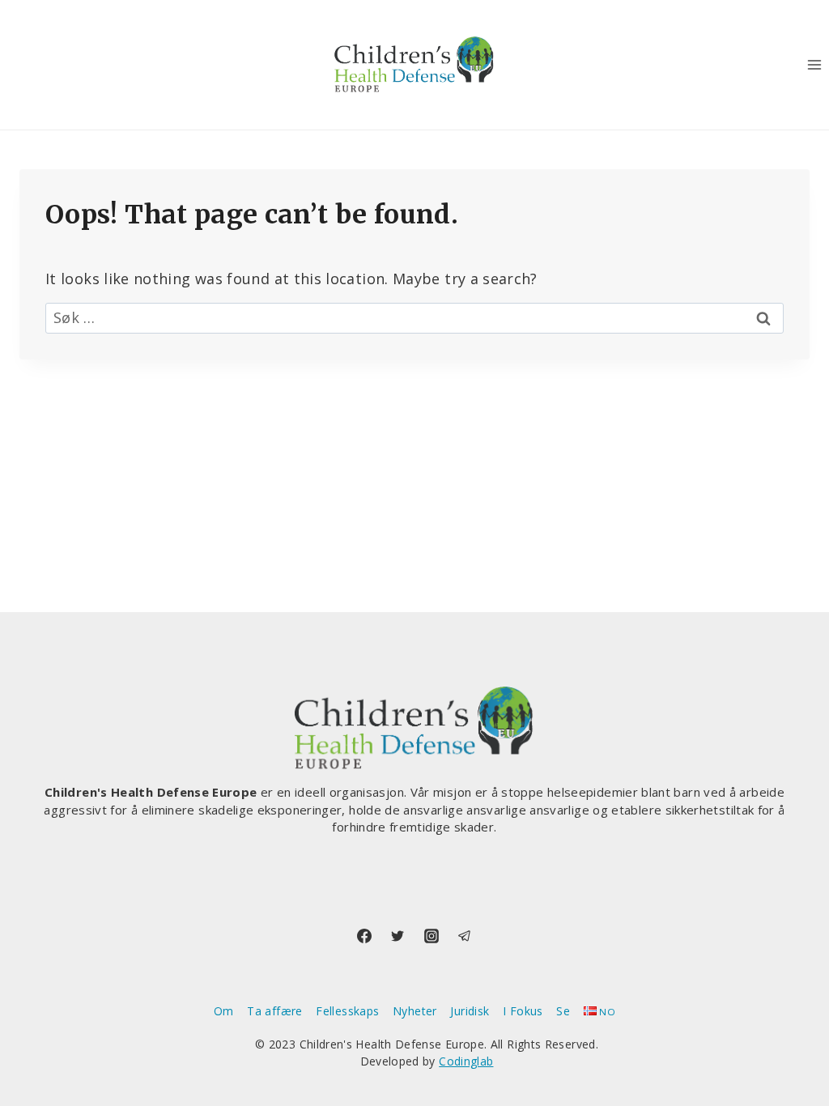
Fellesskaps (347, 1011)
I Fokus (523, 1011)
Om (224, 1011)
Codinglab (466, 1061)
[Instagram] (431, 936)
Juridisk (469, 1011)
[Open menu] (814, 64)
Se (563, 1011)
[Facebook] (364, 936)
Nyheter (415, 1011)
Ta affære (274, 1011)
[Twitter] (397, 936)
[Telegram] (464, 936)
